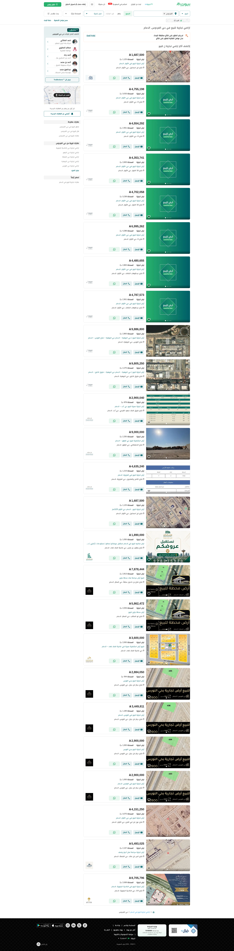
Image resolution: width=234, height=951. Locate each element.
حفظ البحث (47, 20)
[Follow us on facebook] (85, 927)
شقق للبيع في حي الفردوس (69, 127)
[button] (185, 13)
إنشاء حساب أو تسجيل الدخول (75, 4)
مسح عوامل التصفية (61, 20)
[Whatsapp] (114, 78)
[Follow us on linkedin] (73, 927)
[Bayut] (183, 4)
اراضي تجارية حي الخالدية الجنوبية (67, 148)
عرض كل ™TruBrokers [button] (62, 79)
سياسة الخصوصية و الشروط (123, 934)
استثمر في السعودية (118, 4)
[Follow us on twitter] (79, 927)
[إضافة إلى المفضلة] (149, 79)
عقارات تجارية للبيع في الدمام (69, 182)
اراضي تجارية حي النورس (70, 166)
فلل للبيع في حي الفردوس (70, 131)
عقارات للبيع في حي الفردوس (69, 136)
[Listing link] (137, 66)
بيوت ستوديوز (118, 930)
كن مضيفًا (101, 4)
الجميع (128, 13)
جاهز (119, 13)
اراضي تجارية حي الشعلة (70, 157)
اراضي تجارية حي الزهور (71, 153)
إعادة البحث (91, 35)
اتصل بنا (107, 930)
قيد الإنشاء (110, 13)
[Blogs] (149, 4)
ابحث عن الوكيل (136, 4)
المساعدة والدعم (129, 925)
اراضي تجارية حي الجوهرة (70, 162)
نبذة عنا (117, 925)
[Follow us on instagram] (67, 927)
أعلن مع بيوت (130, 930)
